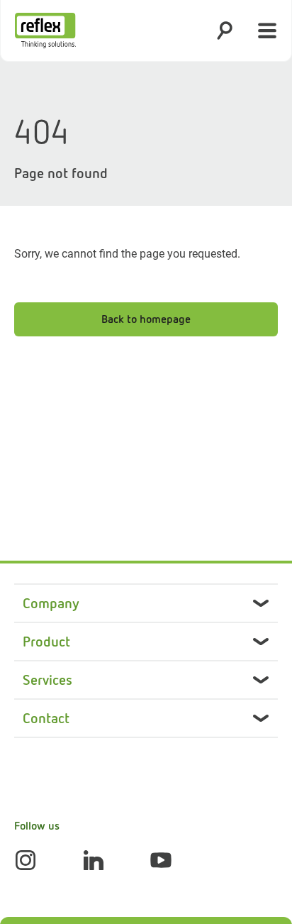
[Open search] (225, 30)
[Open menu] (267, 30)
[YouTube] (161, 860)
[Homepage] (45, 30)
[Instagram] (25, 860)
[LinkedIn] (93, 860)
